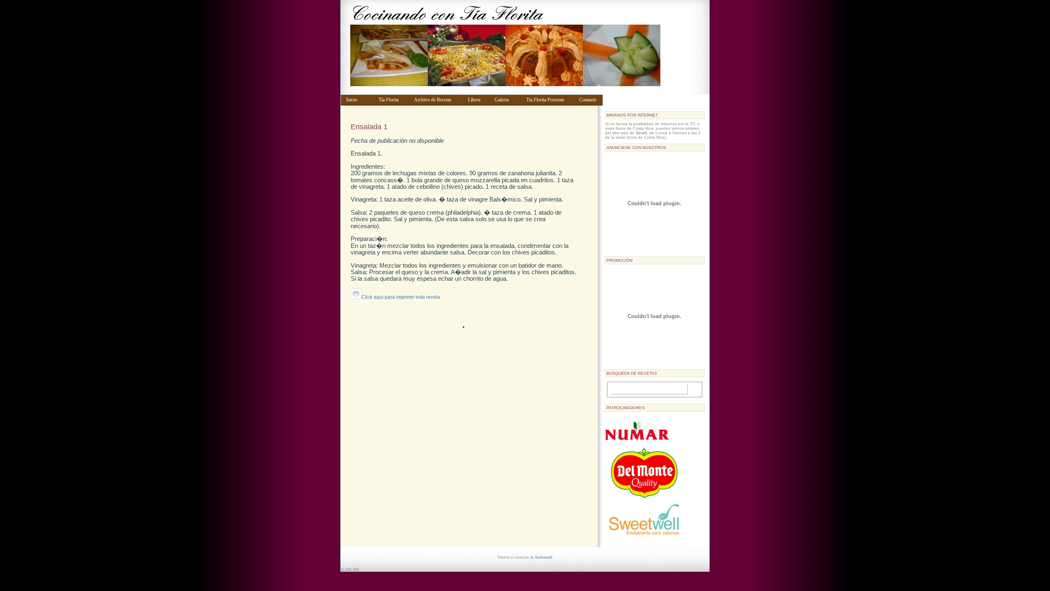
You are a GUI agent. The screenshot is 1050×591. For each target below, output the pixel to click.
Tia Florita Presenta (548, 100)
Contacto (589, 100)
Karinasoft (543, 557)
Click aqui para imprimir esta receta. (401, 297)
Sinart (641, 133)
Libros (477, 100)
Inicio (358, 100)
